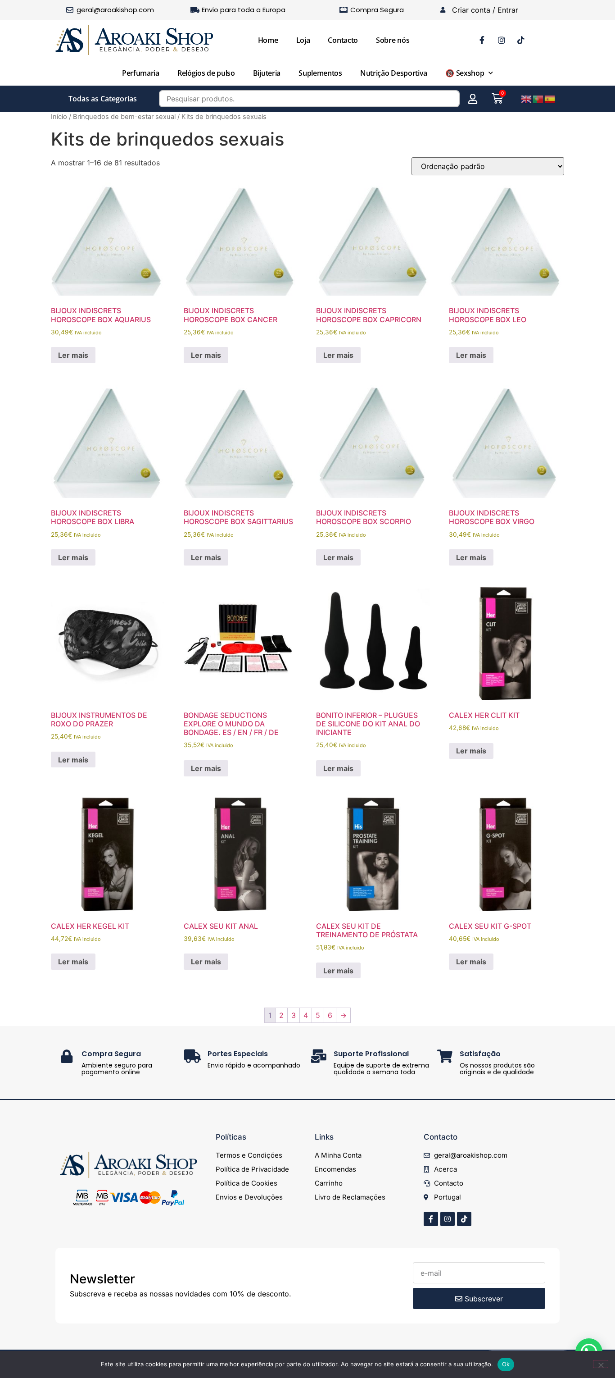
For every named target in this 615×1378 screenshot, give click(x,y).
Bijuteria (266, 73)
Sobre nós (392, 40)
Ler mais (73, 355)
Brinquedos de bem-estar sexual (124, 117)
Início (59, 117)
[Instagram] (447, 1219)
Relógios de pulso (206, 73)
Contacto (343, 40)
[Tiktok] (464, 1219)
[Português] (538, 98)
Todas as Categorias (102, 99)
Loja (303, 40)
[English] (527, 98)
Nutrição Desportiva (393, 73)
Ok (506, 1364)
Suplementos (320, 73)
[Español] (550, 98)
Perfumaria (140, 73)
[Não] (600, 1364)
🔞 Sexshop (464, 73)
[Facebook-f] (431, 1219)
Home (268, 40)
